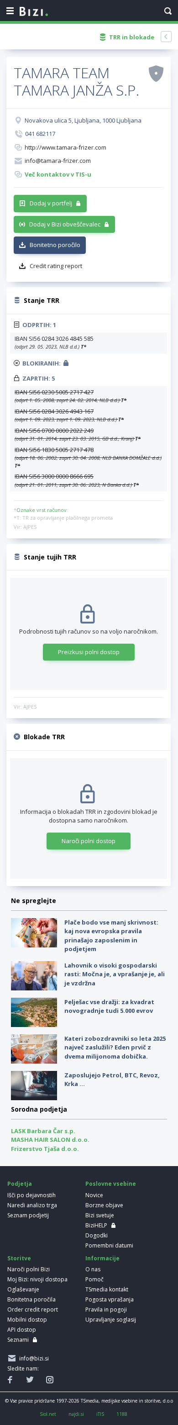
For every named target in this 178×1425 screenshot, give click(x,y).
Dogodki (96, 1235)
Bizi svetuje (99, 1215)
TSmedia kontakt (106, 1289)
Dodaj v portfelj (51, 203)
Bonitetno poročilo (55, 245)
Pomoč (94, 1279)
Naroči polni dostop (88, 841)
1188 (121, 1414)
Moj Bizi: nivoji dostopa (37, 1279)
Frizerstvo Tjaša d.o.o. (45, 1149)
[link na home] (34, 12)
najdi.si (76, 1414)
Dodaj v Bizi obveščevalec (64, 224)
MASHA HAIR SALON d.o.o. (50, 1139)
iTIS (100, 1414)
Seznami (18, 1340)
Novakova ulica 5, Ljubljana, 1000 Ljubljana (83, 120)
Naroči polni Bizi (28, 1269)
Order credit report (32, 1309)
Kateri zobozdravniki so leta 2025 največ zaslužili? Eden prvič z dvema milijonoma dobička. (115, 1047)
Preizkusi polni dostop (89, 652)
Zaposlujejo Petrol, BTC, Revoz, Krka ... (112, 1079)
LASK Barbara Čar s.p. (43, 1131)
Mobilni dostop (27, 1319)
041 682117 (40, 133)
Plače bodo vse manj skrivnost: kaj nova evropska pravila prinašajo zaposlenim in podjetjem (111, 935)
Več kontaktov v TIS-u (58, 174)
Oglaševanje (23, 1289)
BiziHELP (96, 1225)
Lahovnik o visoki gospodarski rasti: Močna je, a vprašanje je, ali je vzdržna (114, 974)
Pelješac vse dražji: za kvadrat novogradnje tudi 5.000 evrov (109, 1006)
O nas (92, 1269)
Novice (94, 1195)
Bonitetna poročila (31, 1299)
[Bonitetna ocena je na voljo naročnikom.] (156, 73)
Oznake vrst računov (41, 509)
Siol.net (48, 1414)
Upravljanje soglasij (110, 1319)
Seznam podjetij (28, 1215)
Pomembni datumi (109, 1245)
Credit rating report (56, 266)
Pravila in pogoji (106, 1309)
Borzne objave (104, 1205)
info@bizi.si (32, 1358)
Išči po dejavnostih (31, 1195)
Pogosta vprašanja (109, 1299)
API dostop (21, 1330)
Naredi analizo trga (32, 1205)
